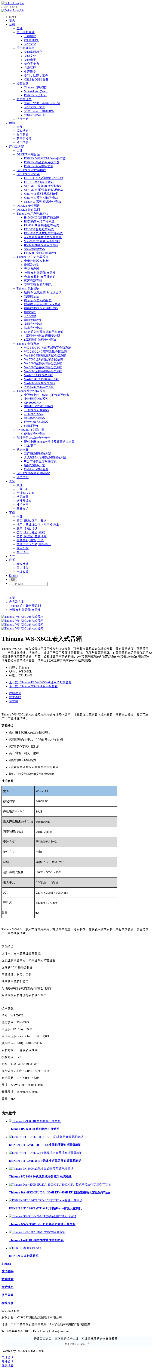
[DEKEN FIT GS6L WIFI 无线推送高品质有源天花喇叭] (46, 1152)
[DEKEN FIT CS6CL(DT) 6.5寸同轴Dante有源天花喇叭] (45, 1200)
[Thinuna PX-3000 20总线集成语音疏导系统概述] (41, 1168)
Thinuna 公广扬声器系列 (25, 605)
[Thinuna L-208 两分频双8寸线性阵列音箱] (37, 1232)
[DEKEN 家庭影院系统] (25, 1248)
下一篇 (33, 686)
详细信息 (15, 693)
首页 (12, 597)
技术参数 (15, 697)
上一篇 (40, 682)
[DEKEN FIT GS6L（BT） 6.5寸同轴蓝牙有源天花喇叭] (46, 1136)
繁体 (13, 579)
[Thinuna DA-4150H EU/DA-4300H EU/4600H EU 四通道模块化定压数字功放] (60, 1184)
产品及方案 (16, 601)
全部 (20, 28)
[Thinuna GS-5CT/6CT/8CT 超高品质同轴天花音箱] (42, 1216)
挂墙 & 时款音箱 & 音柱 (25, 609)
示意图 (13, 701)
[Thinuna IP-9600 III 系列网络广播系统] (35, 1121)
